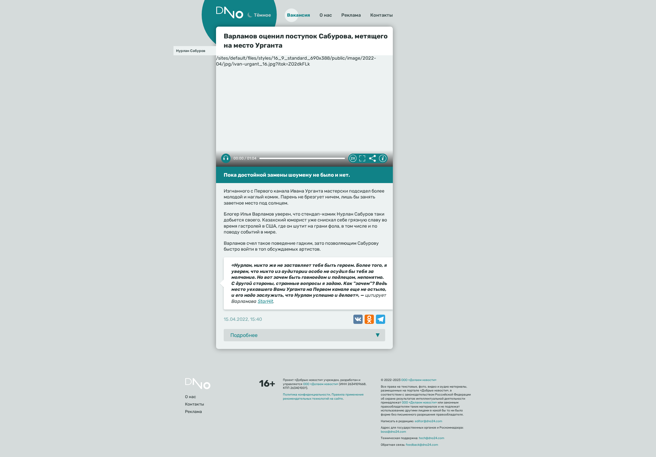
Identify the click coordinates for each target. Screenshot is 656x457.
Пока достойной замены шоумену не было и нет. (287, 175)
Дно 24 (229, 12)
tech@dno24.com (431, 438)
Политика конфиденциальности (306, 394)
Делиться (372, 158)
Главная (198, 383)
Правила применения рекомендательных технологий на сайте (323, 396)
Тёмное (262, 15)
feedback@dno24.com (422, 445)
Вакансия (298, 15)
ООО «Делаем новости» (320, 384)
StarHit (265, 301)
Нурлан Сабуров (190, 51)
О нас (326, 15)
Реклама (351, 15)
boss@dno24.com (393, 431)
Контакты (381, 15)
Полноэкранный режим (362, 158)
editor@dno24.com (428, 421)
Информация (382, 158)
